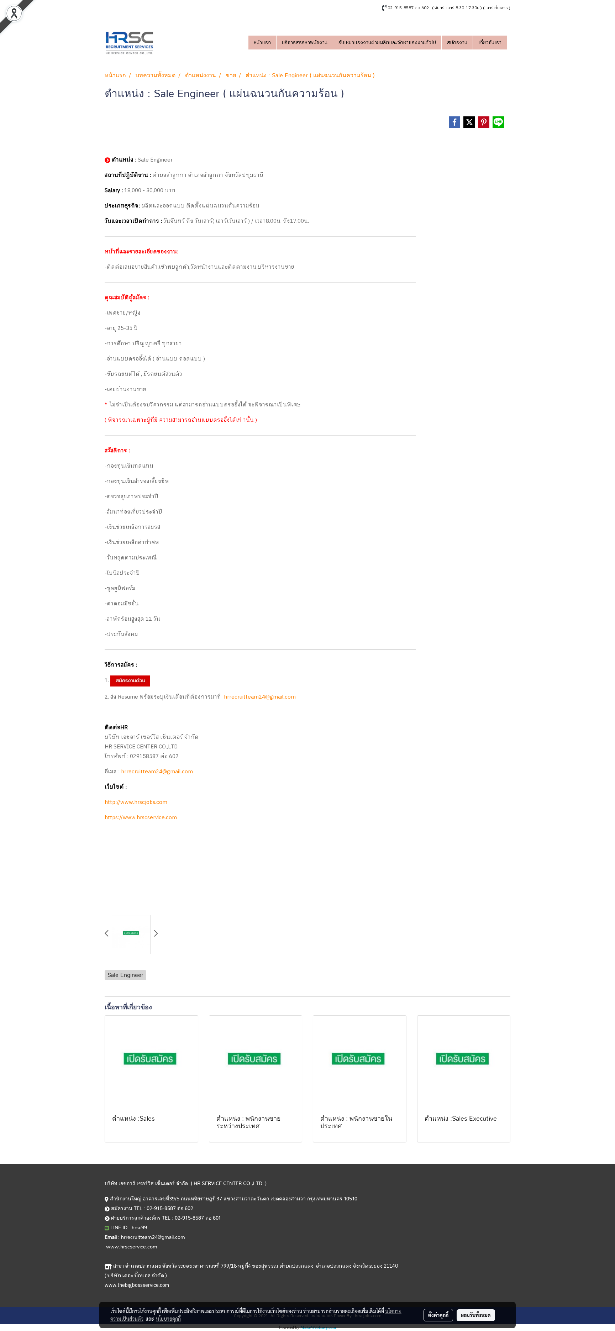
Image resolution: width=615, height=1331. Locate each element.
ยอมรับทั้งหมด (476, 1315)
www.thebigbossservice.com (137, 1285)
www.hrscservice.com (131, 1247)
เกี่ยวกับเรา (489, 42)
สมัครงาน (457, 42)
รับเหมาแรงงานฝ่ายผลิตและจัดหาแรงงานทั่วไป (387, 42)
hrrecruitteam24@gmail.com (260, 697)
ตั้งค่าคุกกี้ (438, 1315)
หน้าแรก (262, 42)
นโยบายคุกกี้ (168, 1318)
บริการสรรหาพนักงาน (304, 42)
